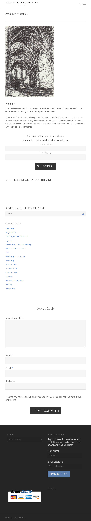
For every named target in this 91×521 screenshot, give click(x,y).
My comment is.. (14, 318)
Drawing (9, 276)
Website (10, 381)
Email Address (45, 144)
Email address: (55, 461)
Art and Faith (11, 268)
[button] (84, 4)
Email (9, 368)
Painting (8, 284)
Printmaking (10, 288)
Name (9, 355)
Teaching (9, 228)
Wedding (9, 260)
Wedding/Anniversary (15, 256)
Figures (8, 240)
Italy (7, 252)
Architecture (11, 264)
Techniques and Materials (16, 236)
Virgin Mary (10, 232)
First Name (45, 152)
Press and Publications (15, 248)
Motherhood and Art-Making (18, 244)
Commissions (11, 272)
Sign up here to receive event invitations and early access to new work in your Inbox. (63, 442)
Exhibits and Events (14, 280)
